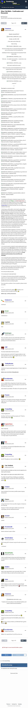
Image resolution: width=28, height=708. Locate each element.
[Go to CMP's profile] (2, 348)
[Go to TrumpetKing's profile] (2, 410)
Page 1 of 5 (14, 23)
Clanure (7, 499)
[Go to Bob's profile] (2, 442)
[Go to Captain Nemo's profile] (2, 424)
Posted (9, 30)
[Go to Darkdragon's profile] (2, 334)
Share (7, 655)
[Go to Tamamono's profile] (2, 29)
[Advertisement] (14, 688)
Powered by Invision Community (14, 705)
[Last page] (26, 23)
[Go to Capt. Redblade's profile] (2, 466)
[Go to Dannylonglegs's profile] (2, 538)
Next (23, 23)
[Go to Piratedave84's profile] (2, 527)
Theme (8, 704)
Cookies (20, 704)
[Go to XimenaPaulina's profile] (2, 553)
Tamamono (4, 16)
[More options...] (25, 29)
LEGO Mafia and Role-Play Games (14, 18)
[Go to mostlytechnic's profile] (2, 379)
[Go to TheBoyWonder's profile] (2, 364)
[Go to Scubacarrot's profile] (2, 301)
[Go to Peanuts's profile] (2, 396)
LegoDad (7, 322)
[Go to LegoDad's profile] (2, 323)
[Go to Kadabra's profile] (2, 567)
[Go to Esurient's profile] (2, 516)
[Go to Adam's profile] (2, 580)
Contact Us (14, 704)
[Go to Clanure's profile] (2, 500)
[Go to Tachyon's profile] (2, 487)
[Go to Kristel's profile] (2, 312)
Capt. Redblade (9, 465)
